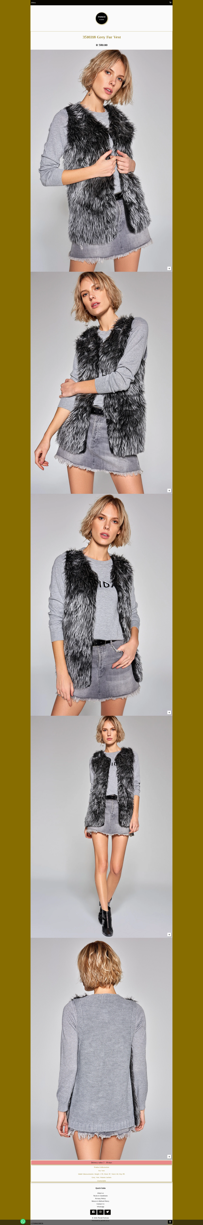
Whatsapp (100, 1207)
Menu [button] (33, 2)
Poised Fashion (103, 1218)
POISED (101, 17)
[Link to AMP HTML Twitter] (107, 1212)
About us (100, 1193)
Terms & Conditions (100, 1196)
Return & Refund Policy (100, 1201)
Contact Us (100, 1204)
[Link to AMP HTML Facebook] (93, 1212)
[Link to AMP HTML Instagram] (100, 1212)
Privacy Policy (100, 1198)
